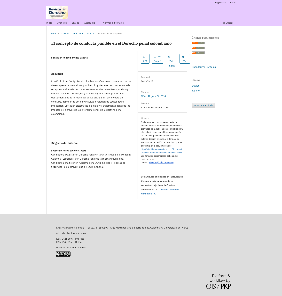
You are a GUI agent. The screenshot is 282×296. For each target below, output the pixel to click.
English (196, 85)
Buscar (229, 22)
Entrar (233, 2)
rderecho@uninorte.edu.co (161, 162)
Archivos (62, 22)
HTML (185, 61)
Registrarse (220, 2)
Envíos (75, 22)
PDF (145, 61)
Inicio (49, 22)
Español (196, 90)
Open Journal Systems (204, 66)
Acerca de (90, 22)
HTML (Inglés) (171, 63)
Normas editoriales (113, 22)
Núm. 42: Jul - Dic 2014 (83, 33)
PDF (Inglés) (157, 59)
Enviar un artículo (203, 105)
